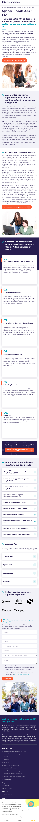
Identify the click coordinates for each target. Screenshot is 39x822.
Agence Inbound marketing (11, 754)
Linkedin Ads (8, 556)
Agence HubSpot (7, 795)
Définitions (5, 785)
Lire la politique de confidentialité (10, 814)
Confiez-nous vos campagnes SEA (15, 207)
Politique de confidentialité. (21, 674)
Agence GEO (6, 762)
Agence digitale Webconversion (12, 7)
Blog (3, 783)
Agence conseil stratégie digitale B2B (14, 751)
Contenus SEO (8, 573)
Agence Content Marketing (11, 771)
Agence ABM (6, 757)
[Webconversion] (11, 2)
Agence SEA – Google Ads (10, 765)
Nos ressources (7, 788)
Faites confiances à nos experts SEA (17, 450)
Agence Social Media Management (13, 776)
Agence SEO (7, 565)
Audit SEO (6, 581)
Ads (24, 7)
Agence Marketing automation (12, 774)
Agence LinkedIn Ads (9, 768)
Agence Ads (11, 544)
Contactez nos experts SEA (13, 60)
